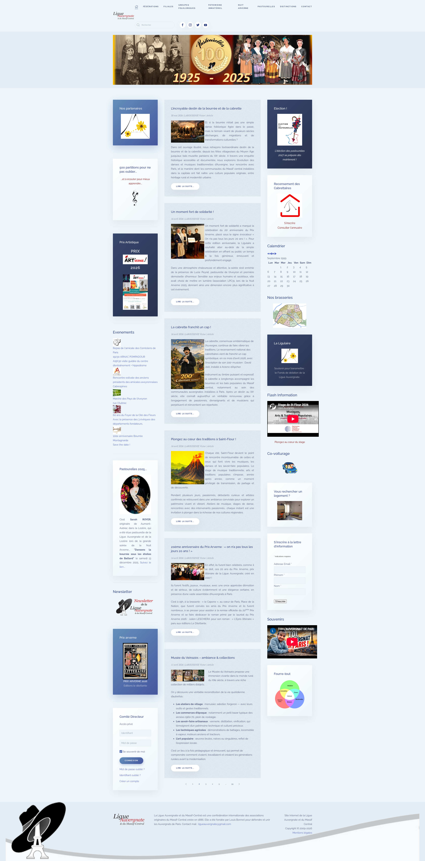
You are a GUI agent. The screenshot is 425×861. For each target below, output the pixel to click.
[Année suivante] (273, 253)
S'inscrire (289, 223)
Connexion (131, 760)
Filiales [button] (168, 6)
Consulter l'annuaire (290, 227)
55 (232, 784)
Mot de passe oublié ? (132, 769)
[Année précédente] (268, 253)
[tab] (188, 80)
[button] (136, 6)
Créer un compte (129, 781)
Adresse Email (283, 564)
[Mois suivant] (275, 253)
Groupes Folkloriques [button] (187, 6)
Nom (277, 585)
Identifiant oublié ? (130, 775)
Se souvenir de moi (133, 751)
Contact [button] (306, 6)
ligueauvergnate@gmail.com (214, 824)
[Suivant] (239, 784)
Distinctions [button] (288, 6)
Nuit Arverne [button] (243, 6)
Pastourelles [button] (266, 6)
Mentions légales (302, 832)
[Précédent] (185, 784)
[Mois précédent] (271, 253)
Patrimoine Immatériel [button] (215, 6)
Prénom (279, 575)
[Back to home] (124, 15)
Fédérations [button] (151, 6)
